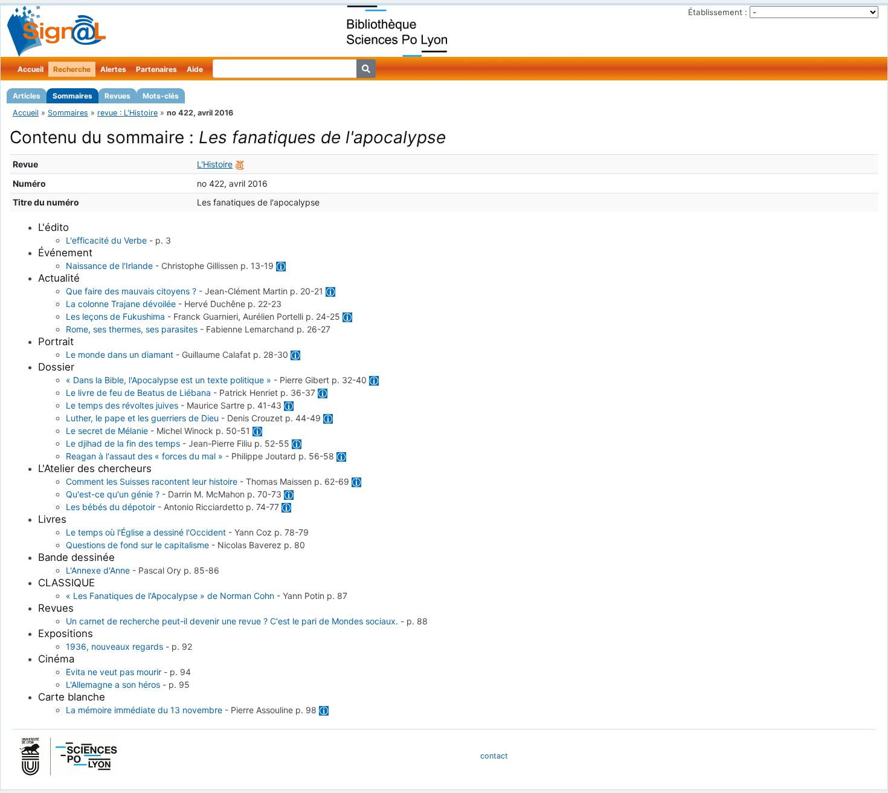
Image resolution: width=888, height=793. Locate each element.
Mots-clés (161, 95)
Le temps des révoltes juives (122, 405)
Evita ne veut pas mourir (113, 672)
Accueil (30, 69)
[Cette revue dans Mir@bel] (240, 164)
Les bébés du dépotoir (110, 507)
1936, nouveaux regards (114, 646)
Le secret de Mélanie (107, 431)
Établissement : (717, 12)
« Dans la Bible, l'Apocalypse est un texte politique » (168, 380)
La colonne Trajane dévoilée (121, 304)
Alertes (113, 69)
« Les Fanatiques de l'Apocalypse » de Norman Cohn (170, 596)
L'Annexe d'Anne (98, 570)
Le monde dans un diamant (119, 354)
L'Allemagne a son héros (113, 684)
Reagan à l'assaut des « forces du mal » (144, 456)
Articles (26, 95)
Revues (117, 95)
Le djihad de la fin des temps (123, 443)
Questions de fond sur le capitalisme (137, 545)
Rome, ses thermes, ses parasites (132, 329)
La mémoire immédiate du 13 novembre (144, 710)
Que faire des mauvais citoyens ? (131, 291)
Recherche (72, 69)
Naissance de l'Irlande (109, 266)
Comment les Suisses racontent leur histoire (151, 481)
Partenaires (156, 69)
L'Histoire (215, 164)
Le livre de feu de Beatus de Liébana (138, 392)
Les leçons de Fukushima (115, 316)
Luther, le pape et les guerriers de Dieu (142, 418)
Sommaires (72, 95)
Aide (195, 69)
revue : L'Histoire (127, 112)
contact (494, 755)
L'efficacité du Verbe (106, 240)
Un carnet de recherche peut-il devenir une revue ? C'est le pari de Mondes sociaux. (232, 621)
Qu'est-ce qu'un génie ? (112, 494)
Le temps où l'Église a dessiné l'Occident (146, 532)
